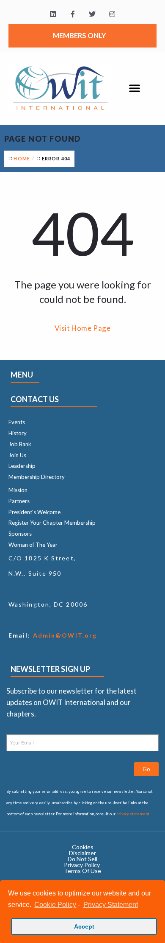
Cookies (83, 847)
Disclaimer (82, 852)
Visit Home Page (83, 328)
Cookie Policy (55, 904)
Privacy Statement (110, 904)
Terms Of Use (82, 870)
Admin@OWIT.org (64, 635)
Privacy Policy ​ (82, 864)
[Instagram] (112, 14)
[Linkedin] (52, 14)
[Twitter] (92, 14)
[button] (134, 88)
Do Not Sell (82, 858)
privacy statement (132, 813)
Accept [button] (84, 926)
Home (22, 158)
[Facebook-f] (72, 14)
